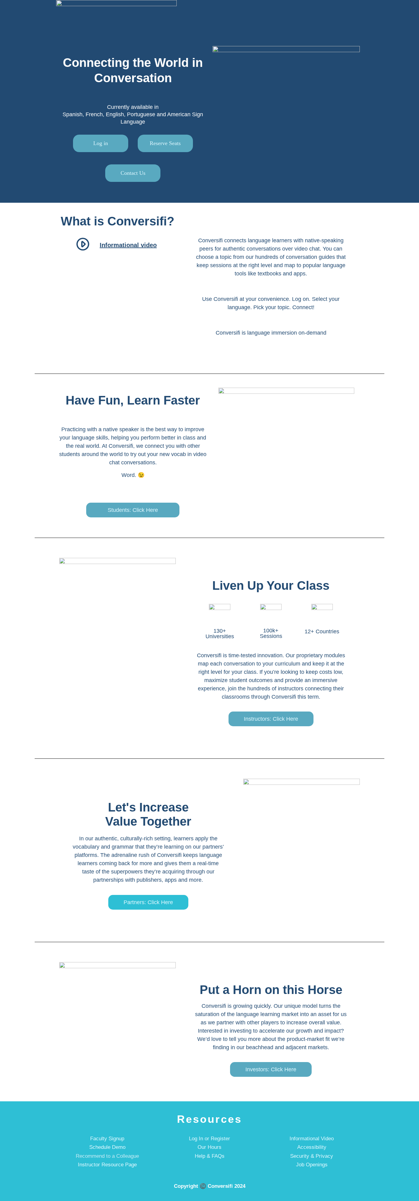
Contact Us (133, 173)
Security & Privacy (311, 1156)
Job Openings (312, 1165)
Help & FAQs (210, 1156)
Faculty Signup (107, 1139)
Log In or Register (209, 1139)
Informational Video (312, 1139)
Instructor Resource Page (107, 1165)
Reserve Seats (165, 143)
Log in (100, 143)
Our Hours (209, 1147)
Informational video (128, 245)
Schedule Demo (107, 1147)
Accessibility (311, 1147)
